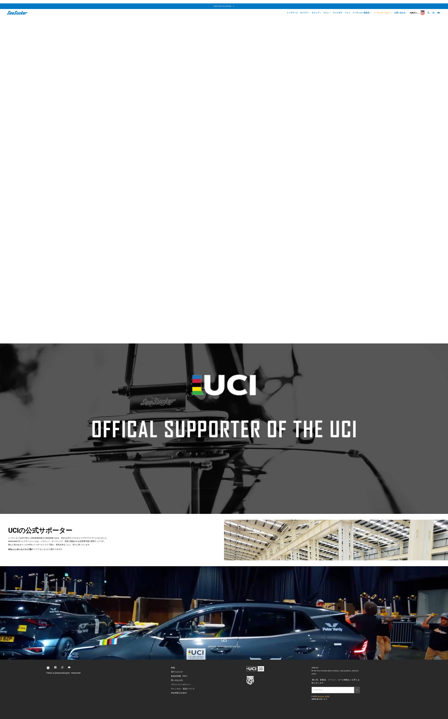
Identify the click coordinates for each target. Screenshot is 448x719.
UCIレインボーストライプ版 (20, 549)
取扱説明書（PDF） (180, 676)
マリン (326, 13)
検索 (173, 668)
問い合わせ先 (177, 680)
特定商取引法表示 (179, 693)
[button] (438, 12)
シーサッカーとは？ (382, 13)
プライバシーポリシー (181, 684)
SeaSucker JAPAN (323, 696)
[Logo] (17, 13)
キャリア (304, 13)
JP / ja (438, 2)
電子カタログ (177, 672)
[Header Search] (429, 13)
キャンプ (316, 13)
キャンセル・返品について (183, 689)
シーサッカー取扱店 (361, 13)
